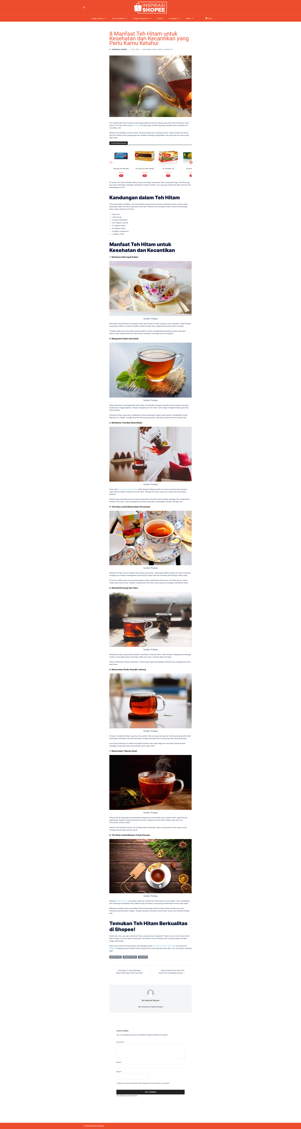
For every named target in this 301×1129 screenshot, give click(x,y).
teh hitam (156, 946)
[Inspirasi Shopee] (150, 7)
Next (190, 162)
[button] (84, 7)
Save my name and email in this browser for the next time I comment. (144, 1083)
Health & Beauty (97, 18)
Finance (160, 18)
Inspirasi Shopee (119, 49)
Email (119, 1072)
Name (119, 1062)
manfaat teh (116, 957)
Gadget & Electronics (141, 18)
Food (154, 49)
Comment (120, 1042)
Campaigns (173, 18)
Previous (110, 162)
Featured (147, 49)
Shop (210, 18)
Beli (121, 175)
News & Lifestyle (118, 18)
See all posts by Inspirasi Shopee (150, 1007)
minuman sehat (130, 957)
